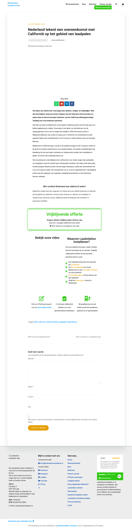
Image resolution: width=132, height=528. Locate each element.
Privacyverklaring (74, 502)
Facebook (44, 470)
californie (42, 322)
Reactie (31, 359)
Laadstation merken (75, 488)
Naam (31, 387)
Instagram (44, 474)
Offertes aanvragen (103, 7)
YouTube (43, 481)
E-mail (31, 397)
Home (70, 460)
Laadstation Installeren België (79, 498)
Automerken (72, 491)
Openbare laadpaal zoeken (78, 495)
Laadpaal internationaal (38, 40)
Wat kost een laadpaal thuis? (39, 337)
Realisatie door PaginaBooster (20, 521)
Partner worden (106, 4)
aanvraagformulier (44, 307)
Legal (70, 505)
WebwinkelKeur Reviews (67, 526)
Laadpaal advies (74, 481)
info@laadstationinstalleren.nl (51, 463)
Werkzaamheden (72, 4)
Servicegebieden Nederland (78, 484)
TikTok (42, 484)
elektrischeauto (52, 322)
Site (29, 407)
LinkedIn (43, 477)
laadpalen (63, 322)
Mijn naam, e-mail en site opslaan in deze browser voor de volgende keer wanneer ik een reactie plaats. (62, 421)
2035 (36, 322)
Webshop (92, 4)
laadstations (72, 322)
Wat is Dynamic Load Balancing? (88, 337)
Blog (84, 4)
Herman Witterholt (58, 40)
